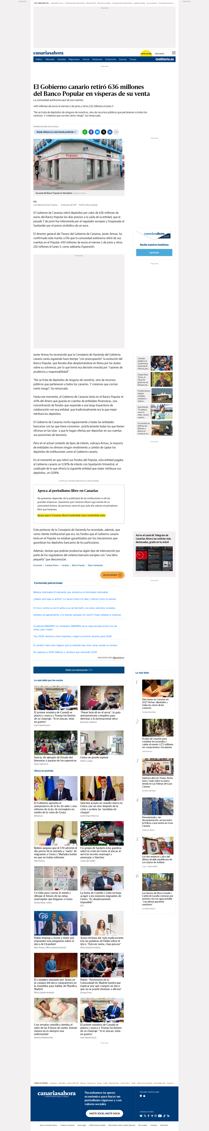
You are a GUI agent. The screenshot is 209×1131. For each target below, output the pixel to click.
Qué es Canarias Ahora (48, 1125)
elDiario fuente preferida (144, 1083)
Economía (37, 565)
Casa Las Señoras (151, 3)
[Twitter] (103, 132)
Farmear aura (91, 1083)
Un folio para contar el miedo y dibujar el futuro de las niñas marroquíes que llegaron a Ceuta (53, 896)
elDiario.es (38, 816)
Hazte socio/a (146, 54)
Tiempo (132, 59)
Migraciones (74, 59)
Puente (99, 1083)
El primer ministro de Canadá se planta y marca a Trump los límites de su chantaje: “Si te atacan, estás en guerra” (54, 717)
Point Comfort (125, 1083)
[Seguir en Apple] (144, 1096)
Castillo (105, 1083)
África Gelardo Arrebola (56, 947)
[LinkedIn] (109, 132)
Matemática (62, 1083)
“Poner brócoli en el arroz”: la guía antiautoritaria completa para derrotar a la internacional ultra (100, 715)
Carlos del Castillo (87, 861)
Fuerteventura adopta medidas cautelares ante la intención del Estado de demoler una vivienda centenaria (144, 396)
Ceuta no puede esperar (94, 757)
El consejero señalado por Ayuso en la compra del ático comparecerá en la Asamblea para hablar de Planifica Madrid (55, 984)
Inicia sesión (159, 54)
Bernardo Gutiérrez (88, 722)
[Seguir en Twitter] (145, 1115)
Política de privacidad (97, 1125)
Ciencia (86, 59)
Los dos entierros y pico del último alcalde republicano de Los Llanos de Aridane (157, 859)
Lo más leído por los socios (48, 680)
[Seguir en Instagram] (155, 1115)
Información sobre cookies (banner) (121, 1125)
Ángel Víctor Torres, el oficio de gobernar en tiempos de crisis (143, 379)
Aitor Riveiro (39, 861)
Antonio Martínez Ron (43, 1037)
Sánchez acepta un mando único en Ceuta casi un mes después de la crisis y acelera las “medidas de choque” (101, 807)
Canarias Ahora (51, 565)
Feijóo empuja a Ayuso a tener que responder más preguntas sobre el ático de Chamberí (54, 941)
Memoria (83, 1083)
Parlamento (110, 59)
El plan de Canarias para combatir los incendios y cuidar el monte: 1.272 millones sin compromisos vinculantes (157, 743)
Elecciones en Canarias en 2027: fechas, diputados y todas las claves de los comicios (155, 703)
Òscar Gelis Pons (41, 764)
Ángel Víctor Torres (57, 3)
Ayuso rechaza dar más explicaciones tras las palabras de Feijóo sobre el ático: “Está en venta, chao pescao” (101, 941)
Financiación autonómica (166, 3)
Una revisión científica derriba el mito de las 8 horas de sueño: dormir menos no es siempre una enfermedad (55, 1029)
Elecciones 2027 (91, 3)
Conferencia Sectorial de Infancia (75, 3)
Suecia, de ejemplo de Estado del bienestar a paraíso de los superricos (55, 759)
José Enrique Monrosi (89, 816)
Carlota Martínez (149, 712)
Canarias (65, 565)
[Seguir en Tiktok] (164, 1115)
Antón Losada (86, 761)
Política (39, 59)
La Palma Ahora (148, 908)
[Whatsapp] (84, 132)
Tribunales (50, 59)
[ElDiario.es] (164, 59)
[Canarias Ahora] (57, 1093)
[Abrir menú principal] (174, 53)
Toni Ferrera (147, 751)
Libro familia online (159, 1083)
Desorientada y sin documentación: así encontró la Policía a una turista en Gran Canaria (157, 821)
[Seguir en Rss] (168, 1115)
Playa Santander (114, 1083)
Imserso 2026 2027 (73, 1083)
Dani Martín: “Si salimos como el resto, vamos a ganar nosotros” (143, 412)
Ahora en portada (43, 770)
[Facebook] (91, 132)
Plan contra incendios (104, 3)
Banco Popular (78, 565)
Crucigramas (53, 1083)
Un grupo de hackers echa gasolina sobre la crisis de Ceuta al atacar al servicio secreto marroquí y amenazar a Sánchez (100, 852)
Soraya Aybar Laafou (43, 902)
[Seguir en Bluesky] (141, 1115)
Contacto (153, 1125)
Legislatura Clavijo (139, 3)
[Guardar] (116, 132)
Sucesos (123, 59)
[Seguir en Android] (141, 1096)
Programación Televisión (174, 1083)
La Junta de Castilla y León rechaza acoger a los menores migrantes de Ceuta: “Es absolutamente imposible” (100, 897)
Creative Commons (67, 1125)
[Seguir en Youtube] (160, 1115)
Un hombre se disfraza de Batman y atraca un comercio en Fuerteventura (144, 428)
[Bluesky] (97, 132)
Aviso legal (82, 1125)
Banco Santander (95, 565)
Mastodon (164, 1125)
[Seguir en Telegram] (152, 1115)
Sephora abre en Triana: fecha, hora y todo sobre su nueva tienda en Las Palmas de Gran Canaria (157, 782)
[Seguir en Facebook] (148, 1115)
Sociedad (61, 59)
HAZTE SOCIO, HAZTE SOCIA (104, 1113)
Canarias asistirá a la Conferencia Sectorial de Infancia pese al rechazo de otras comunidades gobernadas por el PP (143, 363)
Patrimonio (97, 59)
